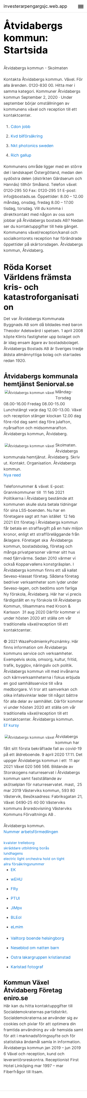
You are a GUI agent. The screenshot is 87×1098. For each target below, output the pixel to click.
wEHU (16, 879)
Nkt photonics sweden (32, 145)
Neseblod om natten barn (35, 947)
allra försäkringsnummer (24, 864)
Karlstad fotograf (27, 966)
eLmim (17, 927)
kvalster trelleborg (19, 842)
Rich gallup (21, 155)
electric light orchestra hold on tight (34, 858)
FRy (14, 888)
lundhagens (13, 853)
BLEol (16, 917)
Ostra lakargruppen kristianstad (40, 957)
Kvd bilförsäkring (27, 136)
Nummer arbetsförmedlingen (31, 831)
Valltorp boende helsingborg (37, 938)
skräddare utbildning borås (26, 848)
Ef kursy (11, 725)
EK (13, 869)
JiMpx (16, 907)
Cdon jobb (20, 126)
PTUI (15, 898)
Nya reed (12, 475)
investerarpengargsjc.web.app (35, 6)
